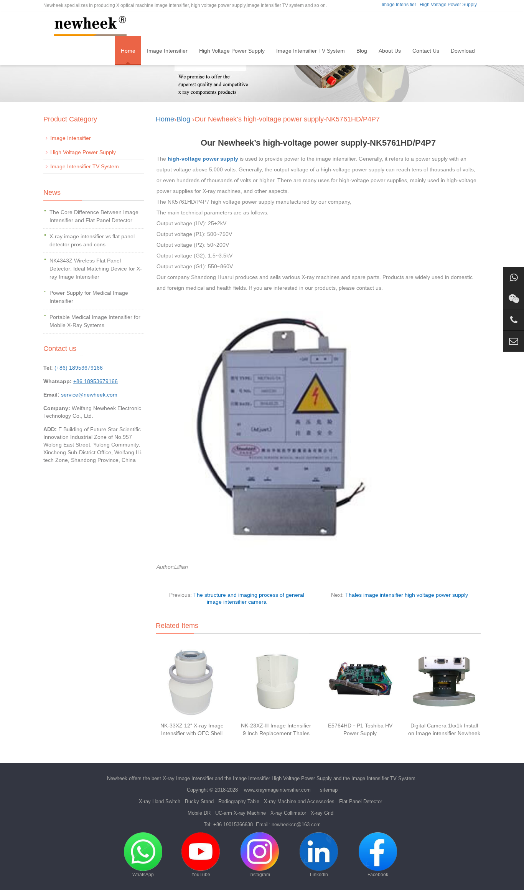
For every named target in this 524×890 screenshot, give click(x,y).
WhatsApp (143, 874)
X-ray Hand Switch (159, 801)
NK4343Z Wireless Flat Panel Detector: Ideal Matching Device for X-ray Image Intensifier (95, 268)
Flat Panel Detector (360, 801)
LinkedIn (319, 874)
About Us (390, 51)
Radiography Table (238, 801)
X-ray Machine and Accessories (299, 801)
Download (463, 51)
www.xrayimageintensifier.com (277, 790)
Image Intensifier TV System (310, 51)
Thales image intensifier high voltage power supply (406, 595)
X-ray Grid (322, 813)
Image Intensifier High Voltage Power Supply (282, 778)
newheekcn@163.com (296, 824)
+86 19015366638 (233, 824)
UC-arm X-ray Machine (240, 813)
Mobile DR (199, 813)
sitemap (329, 790)
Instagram (259, 874)
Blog (361, 51)
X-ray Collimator (288, 813)
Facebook (377, 874)
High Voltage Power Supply (448, 4)
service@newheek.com (89, 395)
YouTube (200, 874)
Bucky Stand (199, 801)
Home (128, 51)
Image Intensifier (399, 4)
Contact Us (425, 51)
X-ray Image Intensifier (188, 778)
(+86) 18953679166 (78, 368)
